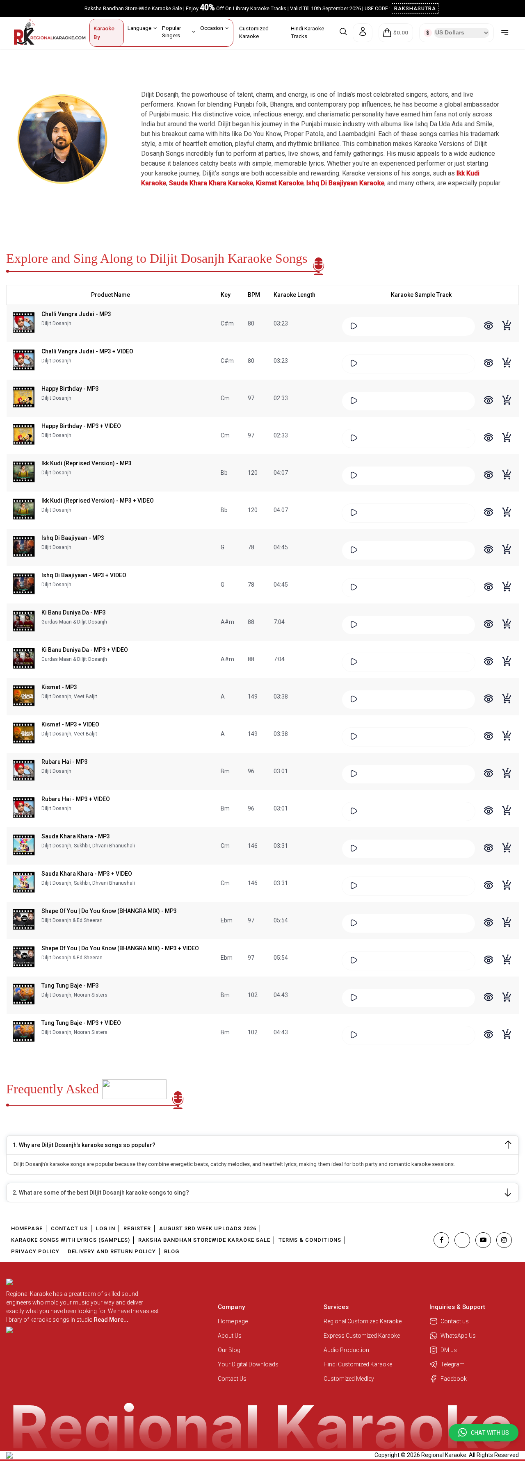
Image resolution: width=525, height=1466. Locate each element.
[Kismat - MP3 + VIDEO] (24, 733)
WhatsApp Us (458, 1335)
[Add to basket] (507, 329)
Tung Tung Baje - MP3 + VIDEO (81, 1023)
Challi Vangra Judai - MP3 (76, 314)
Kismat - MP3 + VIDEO (70, 724)
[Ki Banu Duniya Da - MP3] (24, 621)
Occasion (211, 28)
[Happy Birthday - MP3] (24, 398)
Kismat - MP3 (59, 687)
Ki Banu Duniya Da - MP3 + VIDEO (84, 649)
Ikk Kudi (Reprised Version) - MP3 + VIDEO (97, 500)
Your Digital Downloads (248, 1364)
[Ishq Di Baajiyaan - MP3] (24, 547)
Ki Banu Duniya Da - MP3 (73, 612)
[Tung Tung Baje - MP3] (24, 994)
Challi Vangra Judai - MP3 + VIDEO (87, 351)
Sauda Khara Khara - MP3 (75, 836)
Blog (171, 1251)
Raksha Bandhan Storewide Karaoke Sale (204, 1240)
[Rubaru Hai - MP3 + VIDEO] (24, 808)
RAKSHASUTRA (415, 8)
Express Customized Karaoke (362, 1335)
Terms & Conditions (309, 1240)
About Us (230, 1335)
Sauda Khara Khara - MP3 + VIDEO (86, 873)
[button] (483, 1432)
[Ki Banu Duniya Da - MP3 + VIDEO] (24, 659)
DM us (449, 1350)
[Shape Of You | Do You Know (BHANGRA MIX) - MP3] (24, 920)
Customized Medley (349, 1378)
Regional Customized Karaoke (363, 1321)
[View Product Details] (488, 326)
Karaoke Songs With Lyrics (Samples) (70, 1240)
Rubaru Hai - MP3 (64, 761)
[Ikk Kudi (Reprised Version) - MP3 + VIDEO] (24, 510)
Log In (105, 1228)
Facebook (454, 1378)
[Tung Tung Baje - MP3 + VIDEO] (24, 1032)
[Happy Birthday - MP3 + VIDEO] (24, 435)
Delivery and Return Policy (112, 1251)
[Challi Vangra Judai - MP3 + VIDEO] (24, 360)
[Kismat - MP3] (24, 696)
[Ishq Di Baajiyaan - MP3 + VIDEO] (24, 584)
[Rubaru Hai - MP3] (24, 771)
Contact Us (69, 1228)
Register (137, 1228)
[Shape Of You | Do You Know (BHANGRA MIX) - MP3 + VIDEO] (24, 957)
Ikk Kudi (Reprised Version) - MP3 (86, 463)
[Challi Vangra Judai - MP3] (24, 323)
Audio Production (346, 1350)
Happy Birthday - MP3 (70, 388)
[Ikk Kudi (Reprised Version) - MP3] (24, 472)
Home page (233, 1321)
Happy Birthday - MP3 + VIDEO (81, 426)
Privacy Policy (35, 1251)
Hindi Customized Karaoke (358, 1364)
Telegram (453, 1364)
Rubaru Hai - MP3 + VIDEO (75, 799)
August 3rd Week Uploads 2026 (207, 1228)
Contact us (455, 1321)
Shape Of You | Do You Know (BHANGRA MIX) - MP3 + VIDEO (120, 948)
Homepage (27, 1228)
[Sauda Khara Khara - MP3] (24, 845)
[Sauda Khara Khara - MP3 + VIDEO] (24, 883)
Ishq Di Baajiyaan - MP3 (72, 538)
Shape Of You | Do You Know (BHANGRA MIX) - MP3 (109, 911)
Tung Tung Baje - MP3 (70, 985)
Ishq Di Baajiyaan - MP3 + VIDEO (83, 575)
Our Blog (229, 1350)
